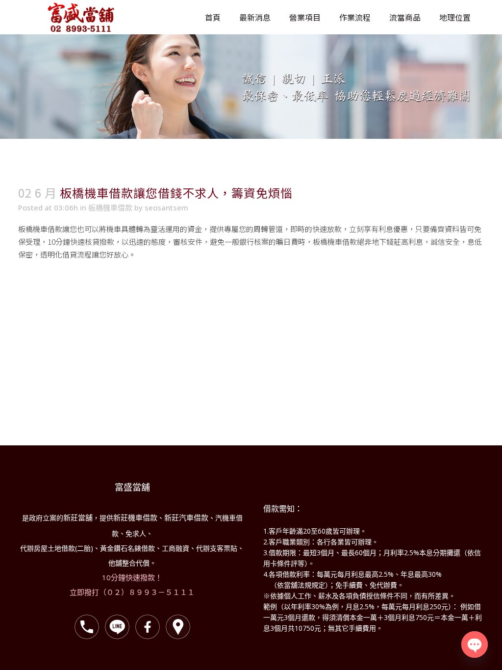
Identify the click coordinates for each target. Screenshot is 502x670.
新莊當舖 (78, 517)
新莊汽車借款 (186, 517)
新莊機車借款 (135, 517)
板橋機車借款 (110, 207)
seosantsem (166, 207)
